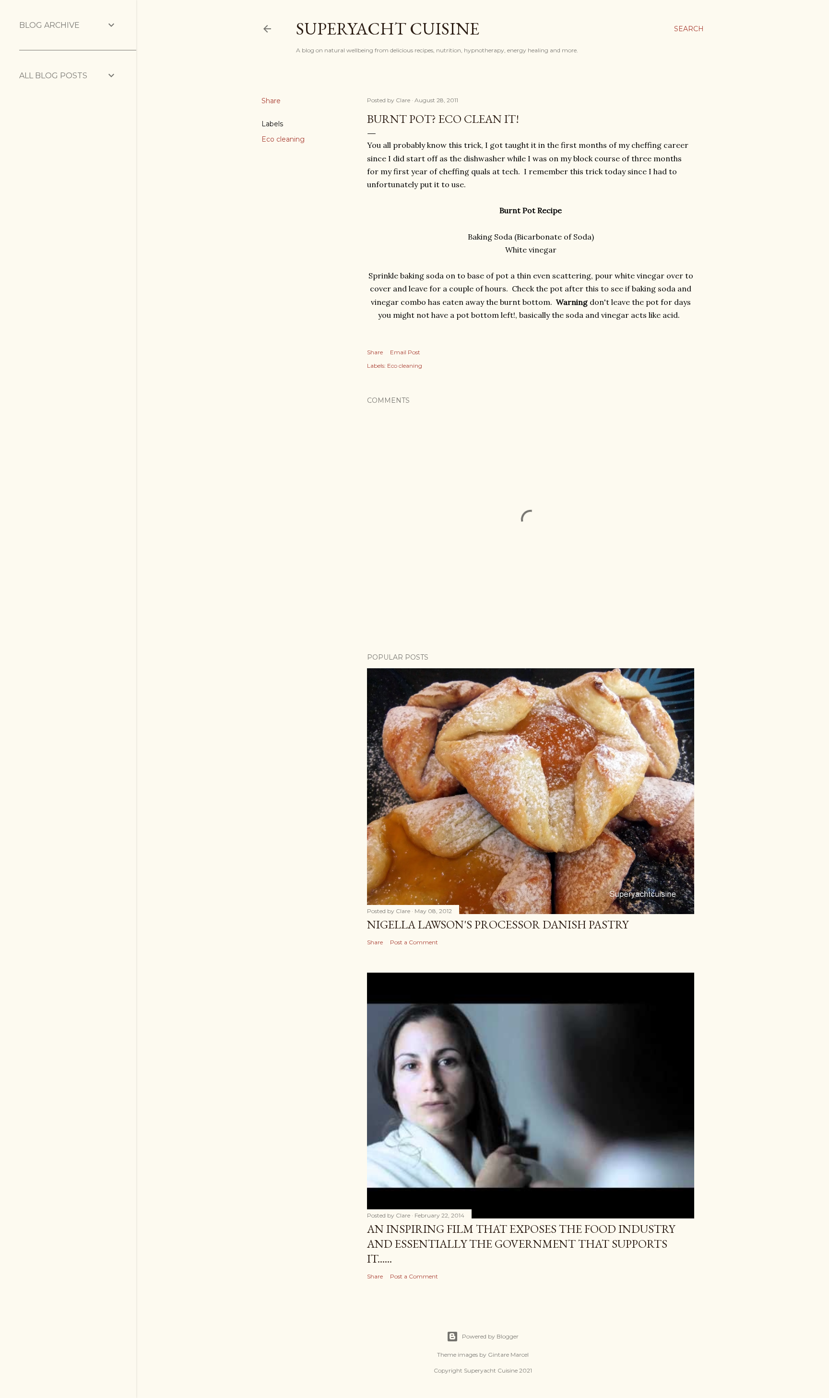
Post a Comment (414, 942)
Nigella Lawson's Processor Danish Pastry (497, 924)
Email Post (405, 352)
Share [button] (271, 100)
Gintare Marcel (508, 1354)
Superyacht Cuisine (387, 28)
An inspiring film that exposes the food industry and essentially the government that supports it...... (521, 1243)
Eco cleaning (283, 139)
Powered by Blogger (490, 1336)
